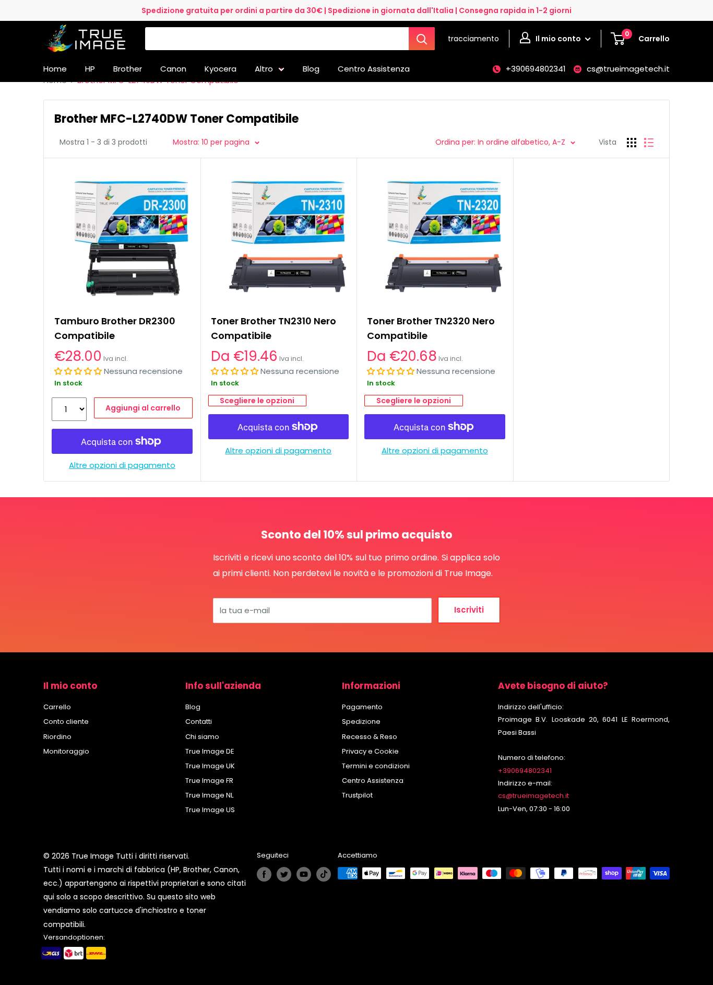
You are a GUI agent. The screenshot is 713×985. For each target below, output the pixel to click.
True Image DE (209, 751)
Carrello (57, 707)
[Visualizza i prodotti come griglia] (631, 142)
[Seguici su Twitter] (284, 874)
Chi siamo (202, 737)
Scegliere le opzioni (257, 400)
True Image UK (210, 766)
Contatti (198, 721)
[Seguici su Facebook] (264, 874)
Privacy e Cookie (370, 751)
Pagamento (362, 707)
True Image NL (209, 795)
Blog (311, 68)
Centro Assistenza (374, 68)
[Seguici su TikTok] (323, 874)
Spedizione (361, 721)
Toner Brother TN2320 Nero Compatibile (431, 328)
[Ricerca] (422, 38)
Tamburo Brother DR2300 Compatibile (114, 328)
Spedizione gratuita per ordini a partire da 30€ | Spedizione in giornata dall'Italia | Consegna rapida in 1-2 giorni (356, 10)
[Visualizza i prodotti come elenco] (648, 142)
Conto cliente (66, 721)
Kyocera (220, 68)
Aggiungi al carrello (143, 408)
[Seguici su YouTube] (303, 874)
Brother (127, 68)
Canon (173, 68)
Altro (264, 68)
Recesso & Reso (369, 737)
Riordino (57, 737)
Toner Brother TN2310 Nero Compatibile (273, 328)
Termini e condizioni (376, 766)
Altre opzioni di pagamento (122, 465)
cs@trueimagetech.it (628, 68)
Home (55, 68)
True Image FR (209, 780)
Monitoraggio (66, 751)
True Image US (210, 810)
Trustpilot (357, 795)
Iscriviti (469, 609)
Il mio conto (559, 38)
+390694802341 (536, 68)
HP (90, 68)
